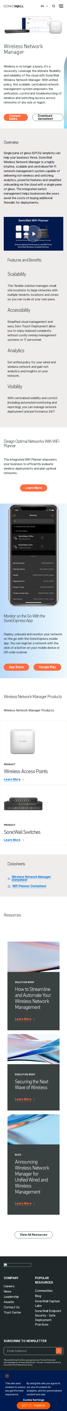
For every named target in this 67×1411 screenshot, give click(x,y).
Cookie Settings (33, 1399)
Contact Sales (15, 117)
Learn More (33, 488)
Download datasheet (45, 117)
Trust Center (12, 1312)
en (42, 6)
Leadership (11, 1297)
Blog (38, 1296)
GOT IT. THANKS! (33, 1405)
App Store (16, 667)
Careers (9, 1286)
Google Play (47, 667)
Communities (44, 1291)
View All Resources (33, 1234)
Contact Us (12, 1307)
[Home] (14, 6)
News (7, 1291)
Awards (9, 1302)
